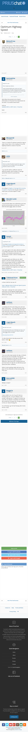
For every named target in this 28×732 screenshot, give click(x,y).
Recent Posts (22, 16)
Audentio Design (18, 729)
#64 (26, 175)
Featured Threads (14, 16)
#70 (26, 342)
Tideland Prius (12, 231)
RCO (3, 151)
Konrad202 (10, 378)
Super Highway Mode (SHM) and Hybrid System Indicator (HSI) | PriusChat (14, 286)
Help (13, 607)
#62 (26, 112)
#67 (26, 272)
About (14, 655)
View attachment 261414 (8, 335)
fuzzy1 (8, 236)
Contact (14, 664)
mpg (13, 32)
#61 (26, 73)
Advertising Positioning (11, 727)
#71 (26, 373)
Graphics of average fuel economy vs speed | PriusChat (13, 245)
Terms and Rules (19, 607)
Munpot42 (10, 138)
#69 (26, 317)
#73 (26, 409)
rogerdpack (10, 183)
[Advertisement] (14, 62)
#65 (26, 193)
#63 (26, 148)
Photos (14, 661)
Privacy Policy (13, 611)
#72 (26, 385)
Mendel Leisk (9, 178)
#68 (26, 297)
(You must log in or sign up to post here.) (14, 414)
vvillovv (9, 302)
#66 (26, 228)
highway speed (7, 32)
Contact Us (7, 607)
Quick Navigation (16, 667)
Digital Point (19, 727)
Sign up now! (14, 548)
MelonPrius (10, 41)
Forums (14, 658)
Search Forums (4, 16)
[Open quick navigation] (26, 22)
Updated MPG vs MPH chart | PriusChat (12, 107)
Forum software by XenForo (14, 728)
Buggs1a (9, 390)
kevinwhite (10, 78)
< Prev (10, 36)
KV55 (8, 156)
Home (14, 652)
